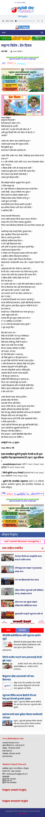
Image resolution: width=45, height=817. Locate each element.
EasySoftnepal (22, 813)
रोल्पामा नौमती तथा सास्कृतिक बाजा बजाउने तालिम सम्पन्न (28, 558)
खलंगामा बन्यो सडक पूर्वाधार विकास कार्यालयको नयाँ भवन (22, 716)
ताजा (8, 630)
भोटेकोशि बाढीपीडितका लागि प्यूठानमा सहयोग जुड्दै (21, 637)
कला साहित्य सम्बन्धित (12, 548)
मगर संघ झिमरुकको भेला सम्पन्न (27, 580)
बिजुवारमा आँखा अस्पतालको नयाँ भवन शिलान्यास (18, 678)
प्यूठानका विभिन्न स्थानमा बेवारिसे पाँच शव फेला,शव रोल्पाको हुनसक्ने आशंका (19, 697)
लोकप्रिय (22, 630)
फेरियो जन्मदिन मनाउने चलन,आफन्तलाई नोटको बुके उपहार (22, 659)
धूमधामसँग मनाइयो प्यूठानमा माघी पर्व (29, 614)
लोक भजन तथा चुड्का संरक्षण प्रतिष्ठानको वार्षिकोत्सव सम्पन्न (26, 603)
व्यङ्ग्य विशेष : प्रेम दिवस (16, 45)
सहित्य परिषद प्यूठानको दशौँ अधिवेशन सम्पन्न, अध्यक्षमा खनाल (29, 592)
